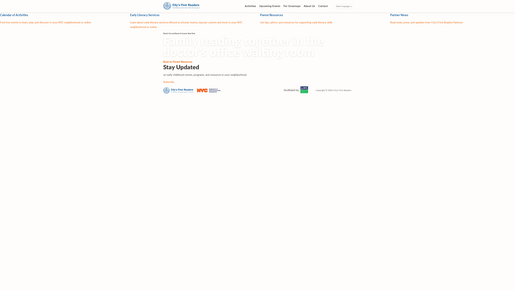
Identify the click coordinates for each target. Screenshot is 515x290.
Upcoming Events (269, 6)
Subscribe (168, 82)
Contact (323, 6)
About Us (309, 6)
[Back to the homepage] (181, 6)
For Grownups (292, 6)
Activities (250, 6)
